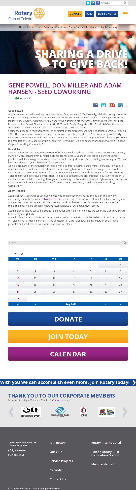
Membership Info (103, 464)
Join (89, 14)
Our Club (56, 452)
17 (17, 284)
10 (17, 278)
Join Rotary (58, 443)
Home (22, 27)
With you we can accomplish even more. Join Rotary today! (65, 382)
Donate (75, 14)
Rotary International (106, 443)
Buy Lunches (107, 14)
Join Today (68, 336)
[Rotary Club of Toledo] (26, 13)
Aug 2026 (71, 304)
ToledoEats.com (52, 199)
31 (17, 298)
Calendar (48, 27)
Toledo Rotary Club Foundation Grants (105, 453)
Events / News (34, 27)
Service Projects (61, 461)
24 (17, 291)
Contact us (57, 400)
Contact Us (58, 479)
